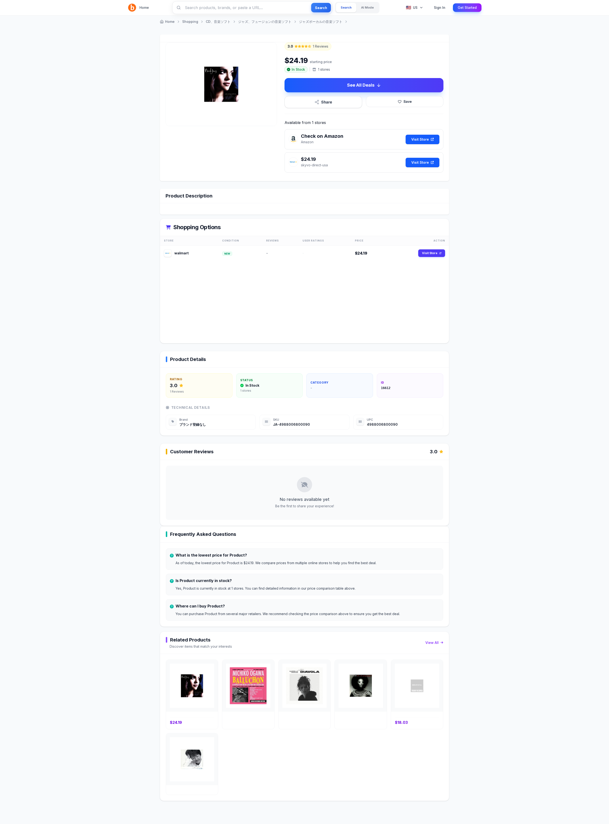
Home (144, 7)
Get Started (467, 7)
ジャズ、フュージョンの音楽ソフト (264, 22)
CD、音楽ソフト (218, 22)
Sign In (439, 7)
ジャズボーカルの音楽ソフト (320, 22)
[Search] (178, 7)
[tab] (346, 7)
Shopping (190, 22)
